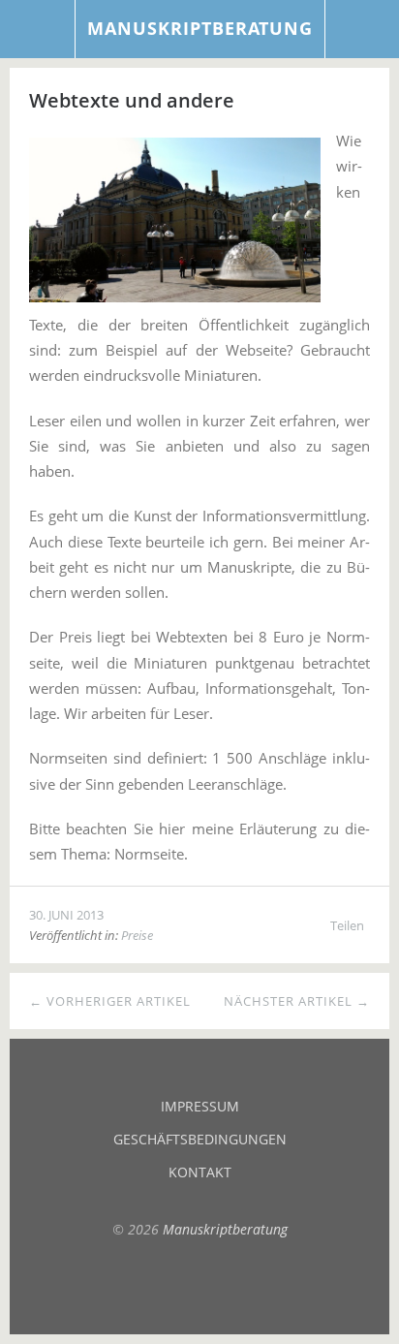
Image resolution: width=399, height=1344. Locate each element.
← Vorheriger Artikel (110, 1001)
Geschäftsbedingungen (200, 1139)
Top (199, 1286)
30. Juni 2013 (66, 914)
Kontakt (200, 1172)
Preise (137, 935)
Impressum (200, 1106)
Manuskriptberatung (200, 28)
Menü (38, 29)
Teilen (347, 925)
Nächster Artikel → (297, 1001)
